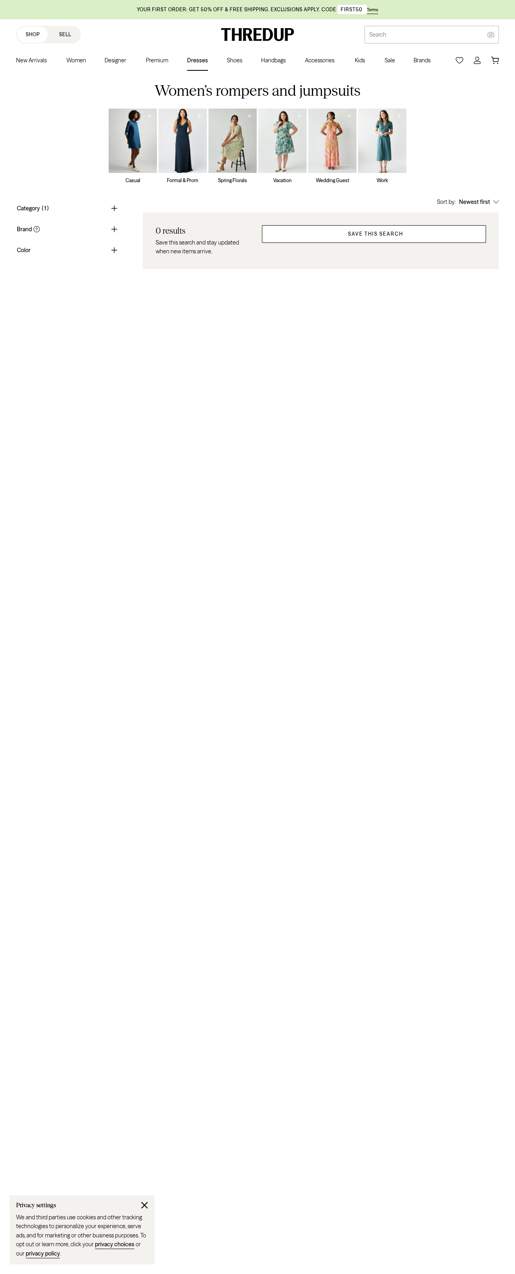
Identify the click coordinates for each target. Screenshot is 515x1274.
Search (377, 34)
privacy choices (114, 1244)
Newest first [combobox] (474, 201)
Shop (33, 34)
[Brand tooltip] (36, 229)
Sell (65, 34)
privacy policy (43, 1253)
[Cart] (495, 60)
